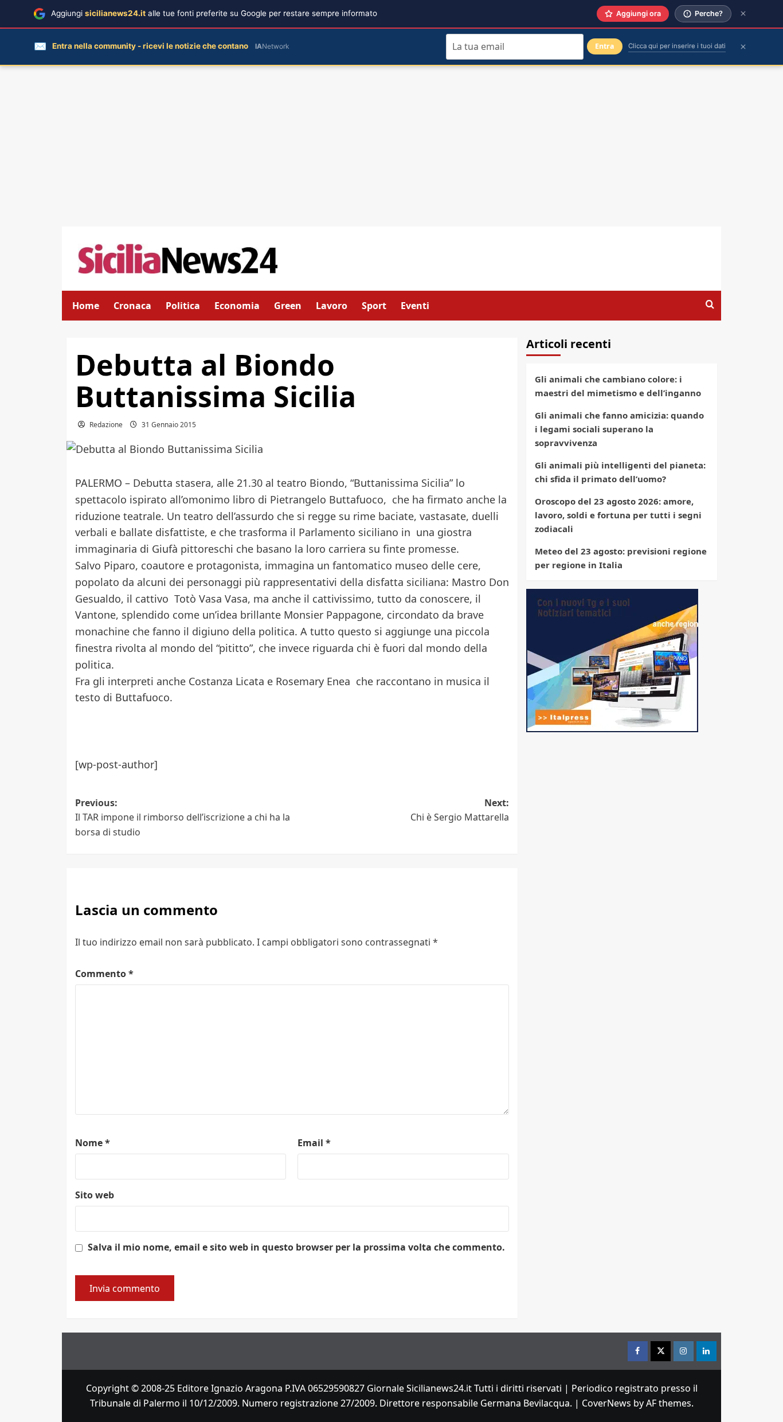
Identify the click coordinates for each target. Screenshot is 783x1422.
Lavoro (331, 305)
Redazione (106, 424)
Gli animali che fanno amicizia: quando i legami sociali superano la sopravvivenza (619, 428)
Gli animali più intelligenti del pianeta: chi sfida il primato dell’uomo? (620, 472)
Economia (237, 305)
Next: (459, 810)
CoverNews (606, 1403)
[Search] (710, 305)
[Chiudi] (743, 13)
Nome (92, 1142)
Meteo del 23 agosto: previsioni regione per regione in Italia (621, 558)
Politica (183, 305)
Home (85, 305)
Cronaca (132, 305)
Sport (374, 305)
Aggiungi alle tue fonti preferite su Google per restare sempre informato (214, 13)
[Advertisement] (391, 146)
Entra (604, 46)
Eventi (415, 305)
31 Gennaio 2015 (169, 424)
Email (314, 1142)
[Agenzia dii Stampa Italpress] (612, 659)
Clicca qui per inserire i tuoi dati (677, 46)
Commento (104, 973)
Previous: (182, 817)
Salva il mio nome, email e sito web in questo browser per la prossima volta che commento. (296, 1247)
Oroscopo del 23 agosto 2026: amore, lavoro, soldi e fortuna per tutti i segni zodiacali (618, 514)
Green (288, 305)
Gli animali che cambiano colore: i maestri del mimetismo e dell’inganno (618, 386)
